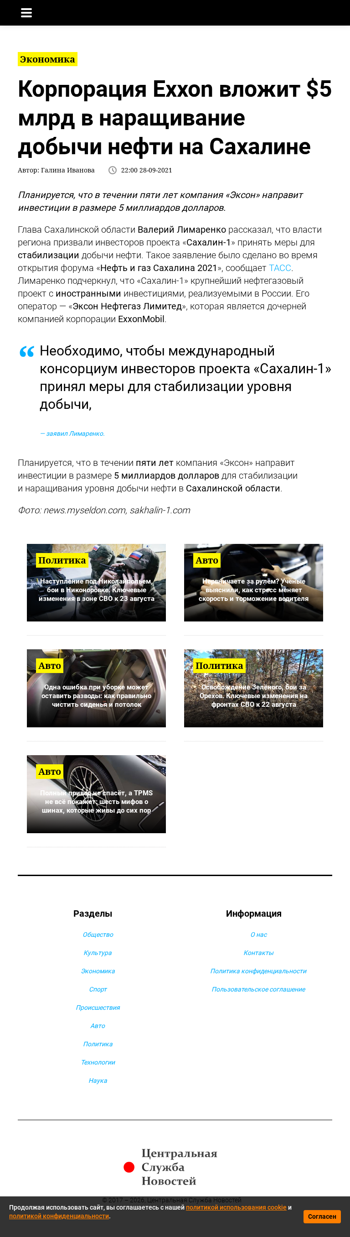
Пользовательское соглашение (258, 989)
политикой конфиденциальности (59, 1216)
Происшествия (98, 1007)
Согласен (322, 1216)
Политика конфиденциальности (258, 971)
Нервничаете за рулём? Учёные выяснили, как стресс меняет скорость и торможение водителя (254, 590)
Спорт (98, 989)
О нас (258, 934)
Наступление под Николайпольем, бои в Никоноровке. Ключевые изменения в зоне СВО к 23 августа (96, 590)
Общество (97, 934)
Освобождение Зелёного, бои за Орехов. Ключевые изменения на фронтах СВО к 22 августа (254, 696)
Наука (97, 1080)
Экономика (98, 971)
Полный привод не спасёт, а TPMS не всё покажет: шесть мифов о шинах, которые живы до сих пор (96, 801)
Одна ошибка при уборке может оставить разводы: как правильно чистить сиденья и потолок (96, 696)
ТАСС (280, 267)
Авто (97, 1025)
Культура (97, 952)
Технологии (98, 1062)
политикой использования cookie (236, 1207)
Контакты (258, 952)
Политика (98, 1044)
